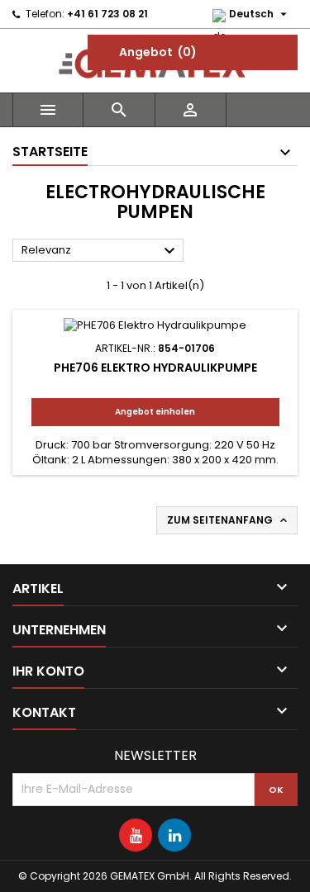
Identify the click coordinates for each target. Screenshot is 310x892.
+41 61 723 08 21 (107, 14)
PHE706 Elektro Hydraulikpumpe (155, 367)
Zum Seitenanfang (228, 520)
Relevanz (100, 251)
